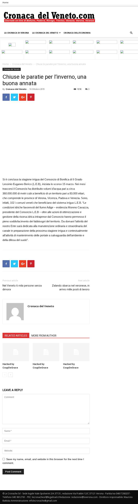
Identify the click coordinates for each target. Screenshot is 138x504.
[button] (131, 33)
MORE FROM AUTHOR (43, 335)
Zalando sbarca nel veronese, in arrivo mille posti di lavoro (70, 287)
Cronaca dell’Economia (77, 32)
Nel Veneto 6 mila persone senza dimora (22, 287)
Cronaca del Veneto (22, 64)
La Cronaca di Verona (16, 32)
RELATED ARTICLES (16, 335)
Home (5, 2)
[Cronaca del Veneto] (69, 17)
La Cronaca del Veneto (45, 32)
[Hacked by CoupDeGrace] (16, 352)
